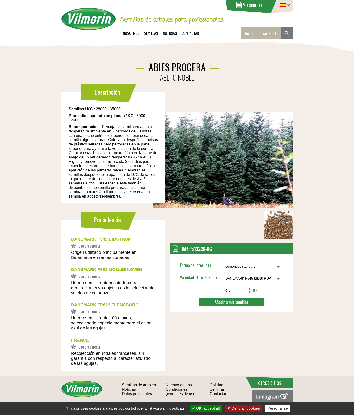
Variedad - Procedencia (198, 277)
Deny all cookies (245, 408)
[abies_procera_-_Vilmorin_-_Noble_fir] (188, 146)
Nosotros (131, 33)
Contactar (190, 33)
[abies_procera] (278, 238)
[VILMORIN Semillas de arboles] (88, 22)
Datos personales (137, 394)
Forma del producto (195, 265)
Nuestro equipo (179, 385)
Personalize (277, 408)
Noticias (170, 33)
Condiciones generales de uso (180, 391)
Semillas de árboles (139, 385)
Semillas (151, 33)
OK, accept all (207, 408)
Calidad (216, 385)
